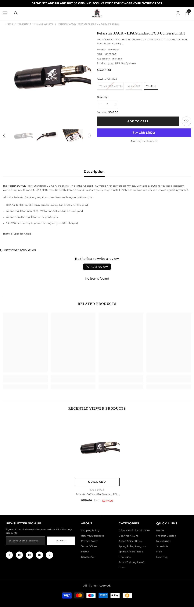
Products (22, 23)
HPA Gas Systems (43, 23)
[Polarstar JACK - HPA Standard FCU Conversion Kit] (97, 446)
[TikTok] (29, 555)
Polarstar (113, 49)
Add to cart (138, 121)
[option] (47, 74)
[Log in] (178, 13)
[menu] (5, 13)
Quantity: (102, 97)
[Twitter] (49, 555)
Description (94, 172)
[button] (4, 135)
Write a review (97, 266)
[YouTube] (39, 555)
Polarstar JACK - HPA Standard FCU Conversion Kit (97, 494)
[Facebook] (9, 555)
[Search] (16, 13)
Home (9, 23)
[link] (186, 121)
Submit (61, 540)
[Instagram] (19, 555)
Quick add (97, 481)
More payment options (144, 141)
